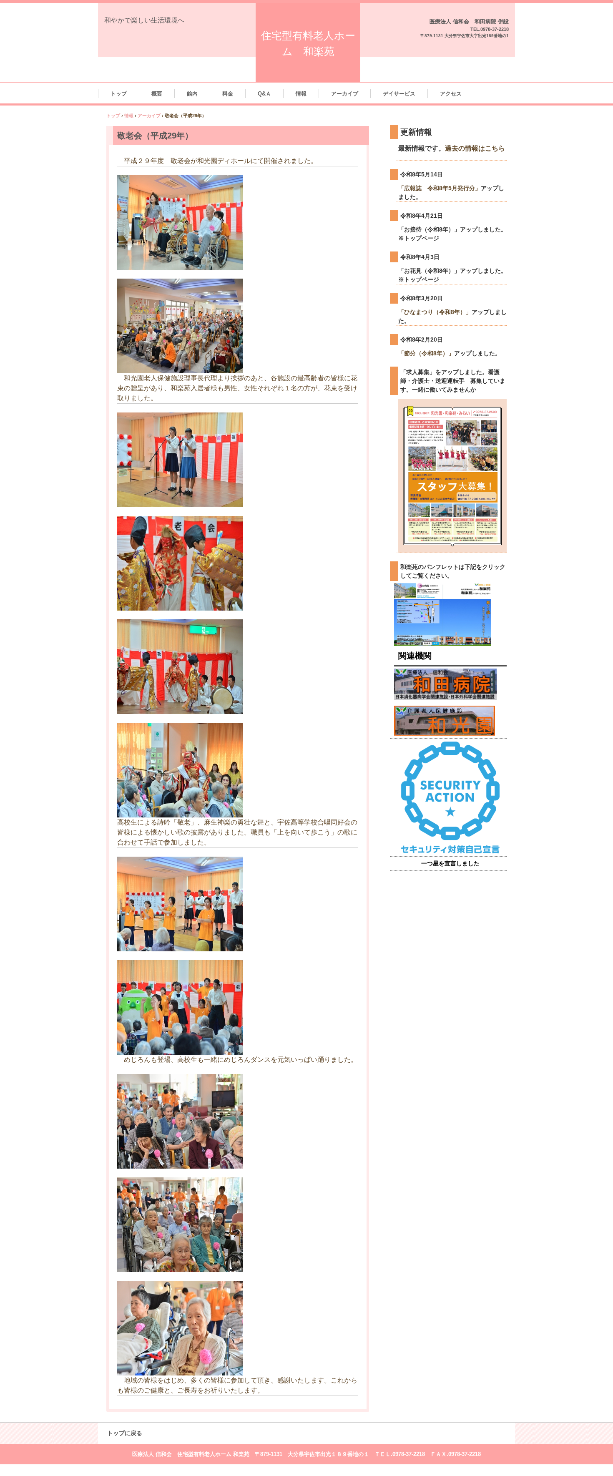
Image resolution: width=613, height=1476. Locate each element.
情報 (301, 94)
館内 (192, 94)
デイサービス (399, 94)
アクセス (451, 94)
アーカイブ (344, 94)
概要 (156, 94)
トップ (119, 94)
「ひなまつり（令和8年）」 (435, 312)
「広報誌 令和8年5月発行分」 (439, 188)
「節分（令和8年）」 (426, 353)
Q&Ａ (264, 94)
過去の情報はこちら (475, 148)
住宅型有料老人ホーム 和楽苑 (308, 43)
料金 (227, 94)
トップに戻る (124, 1433)
